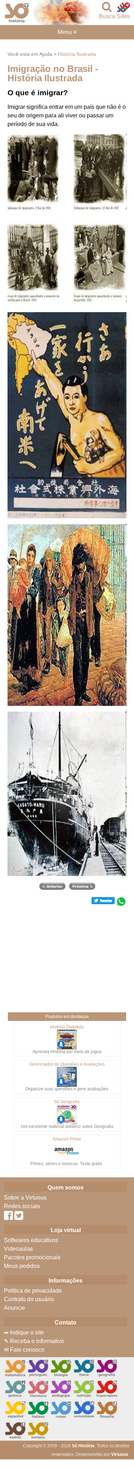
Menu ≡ (67, 32)
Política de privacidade (33, 1291)
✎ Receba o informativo (34, 1341)
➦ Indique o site (24, 1332)
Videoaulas (18, 1249)
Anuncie (14, 1308)
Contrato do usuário (29, 1299)
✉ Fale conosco (24, 1350)
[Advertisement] (67, 957)
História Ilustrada (77, 54)
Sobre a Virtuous (25, 1198)
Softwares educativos (31, 1240)
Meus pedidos (22, 1266)
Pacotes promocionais (32, 1257)
